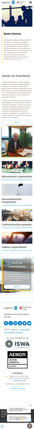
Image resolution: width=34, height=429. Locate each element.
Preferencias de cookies (2, 427)
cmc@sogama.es (19, 380)
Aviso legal (24, 329)
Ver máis (5, 174)
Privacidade (9, 332)
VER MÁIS (17, 122)
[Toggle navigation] (30, 2)
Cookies (19, 332)
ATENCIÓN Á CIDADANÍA (17, 388)
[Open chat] (29, 426)
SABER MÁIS (17, 287)
